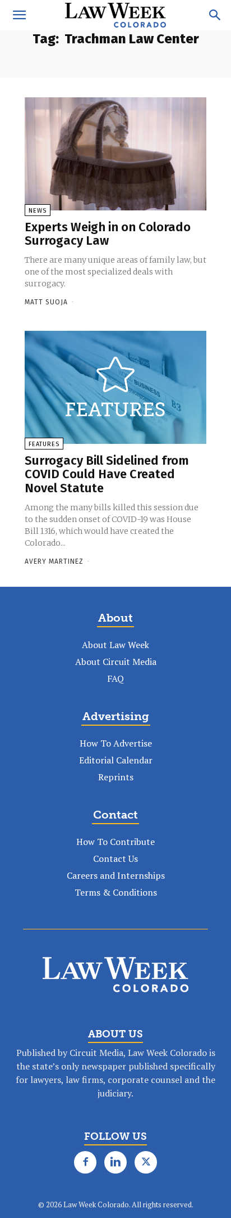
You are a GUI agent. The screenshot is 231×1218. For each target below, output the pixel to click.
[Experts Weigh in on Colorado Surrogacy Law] (115, 153)
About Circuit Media (115, 661)
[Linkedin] (115, 1162)
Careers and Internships (116, 875)
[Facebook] (85, 1162)
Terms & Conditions (116, 892)
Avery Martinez (54, 561)
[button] (19, 15)
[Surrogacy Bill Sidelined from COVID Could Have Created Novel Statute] (115, 387)
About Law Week (115, 645)
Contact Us (115, 858)
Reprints (115, 777)
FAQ (115, 678)
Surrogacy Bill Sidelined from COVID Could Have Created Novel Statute (107, 474)
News (38, 210)
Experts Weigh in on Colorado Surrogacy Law (108, 233)
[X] (146, 1162)
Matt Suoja (46, 302)
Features (44, 444)
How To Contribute (115, 841)
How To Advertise (116, 743)
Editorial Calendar (116, 760)
